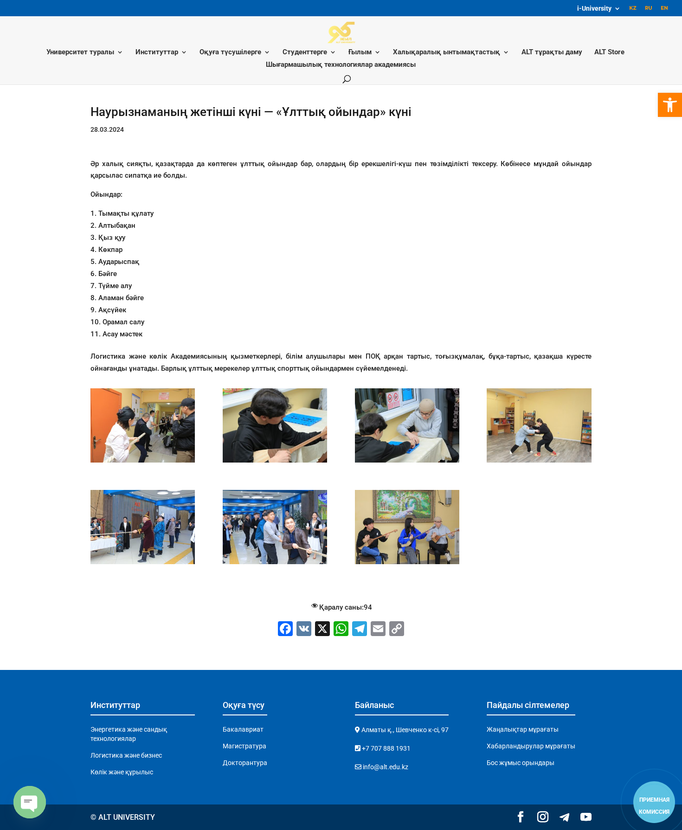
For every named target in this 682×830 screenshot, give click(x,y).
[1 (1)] (275, 564)
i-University (594, 8)
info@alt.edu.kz (384, 767)
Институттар (156, 52)
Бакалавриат (243, 729)
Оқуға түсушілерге (230, 52)
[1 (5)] (407, 462)
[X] (322, 629)
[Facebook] (285, 629)
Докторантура (245, 762)
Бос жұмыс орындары (520, 762)
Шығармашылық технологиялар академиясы (341, 65)
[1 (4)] (275, 462)
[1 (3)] (142, 462)
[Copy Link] (396, 629)
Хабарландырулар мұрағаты (531, 746)
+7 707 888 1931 (385, 748)
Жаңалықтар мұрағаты (523, 729)
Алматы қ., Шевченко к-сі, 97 (404, 729)
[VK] (304, 629)
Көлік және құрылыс (121, 772)
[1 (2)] (407, 564)
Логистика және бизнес (126, 755)
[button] (670, 105)
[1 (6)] (539, 462)
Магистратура (244, 746)
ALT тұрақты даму (551, 52)
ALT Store (609, 52)
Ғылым (360, 52)
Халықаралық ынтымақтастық (446, 52)
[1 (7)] (142, 564)
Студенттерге (305, 52)
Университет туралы (80, 52)
